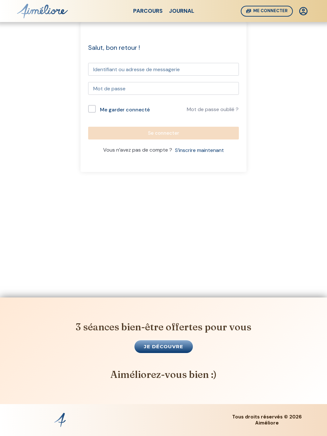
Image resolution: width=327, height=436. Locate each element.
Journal (181, 10)
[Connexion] (303, 11)
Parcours (148, 10)
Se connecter (163, 133)
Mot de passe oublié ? (213, 109)
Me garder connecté (125, 109)
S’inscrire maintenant (199, 150)
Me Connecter (270, 10)
